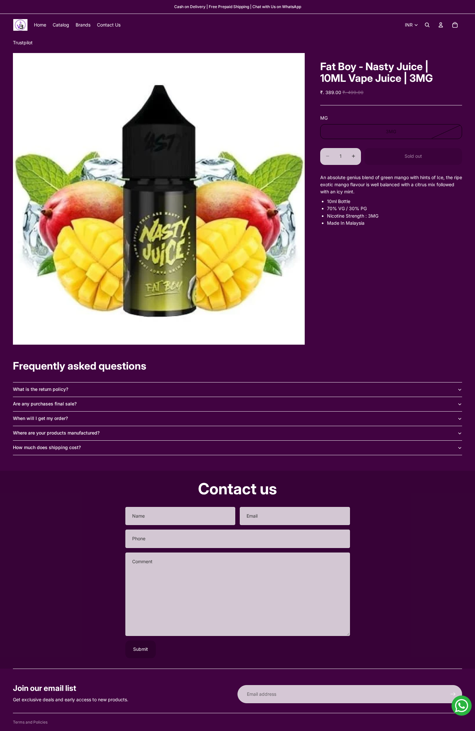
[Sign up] (453, 694)
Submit (140, 649)
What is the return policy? (40, 389)
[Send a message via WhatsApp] (461, 705)
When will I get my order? (40, 418)
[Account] (441, 25)
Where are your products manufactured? (56, 432)
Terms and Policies (30, 722)
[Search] (427, 25)
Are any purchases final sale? (45, 403)
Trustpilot (23, 42)
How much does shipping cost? (47, 447)
